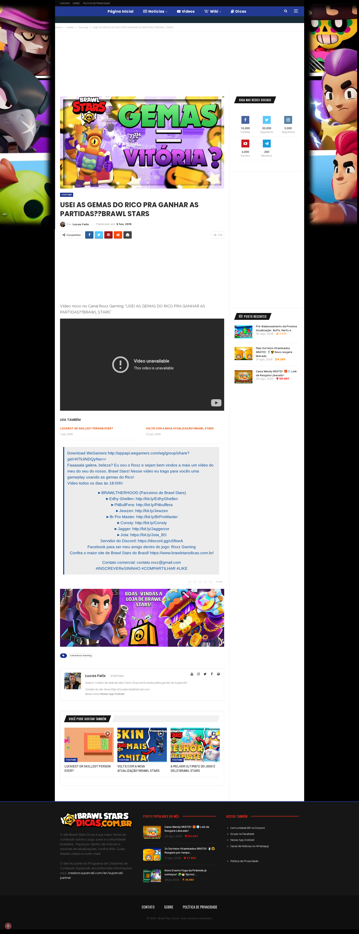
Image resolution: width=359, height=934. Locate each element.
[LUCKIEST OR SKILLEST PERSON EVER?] (89, 745)
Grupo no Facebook (242, 833)
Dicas (240, 11)
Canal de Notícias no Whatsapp (249, 846)
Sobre (76, 3)
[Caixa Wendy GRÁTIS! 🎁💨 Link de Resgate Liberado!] (243, 377)
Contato (65, 3)
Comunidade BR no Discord (247, 827)
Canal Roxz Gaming (81, 655)
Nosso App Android (112, 693)
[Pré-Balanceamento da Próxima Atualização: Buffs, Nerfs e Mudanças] (243, 332)
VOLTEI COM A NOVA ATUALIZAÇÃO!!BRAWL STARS (180, 428)
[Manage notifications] (8, 926)
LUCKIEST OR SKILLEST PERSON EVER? (86, 428)
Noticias (156, 11)
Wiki (214, 11)
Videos (188, 11)
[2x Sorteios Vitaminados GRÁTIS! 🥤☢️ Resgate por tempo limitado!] (152, 854)
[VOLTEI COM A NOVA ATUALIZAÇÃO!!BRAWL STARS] (142, 745)
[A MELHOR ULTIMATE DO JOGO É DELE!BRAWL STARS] (195, 745)
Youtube (66, 194)
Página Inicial (121, 11)
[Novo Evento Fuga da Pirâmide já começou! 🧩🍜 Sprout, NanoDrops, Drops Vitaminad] (152, 876)
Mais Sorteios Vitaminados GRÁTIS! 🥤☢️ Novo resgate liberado (274, 352)
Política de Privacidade (96, 3)
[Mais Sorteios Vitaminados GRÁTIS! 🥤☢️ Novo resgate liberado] (243, 353)
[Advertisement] (179, 63)
